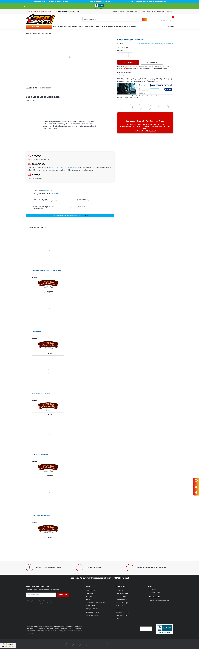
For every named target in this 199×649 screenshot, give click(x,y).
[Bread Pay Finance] (118, 75)
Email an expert (48, 190)
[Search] (144, 19)
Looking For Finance (118, 11)
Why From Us (46, 88)
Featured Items (90, 596)
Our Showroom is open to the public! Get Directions (148, 1)
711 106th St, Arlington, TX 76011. (62, 167)
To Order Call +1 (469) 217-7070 (39, 12)
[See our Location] (196, 493)
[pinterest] (33, 602)
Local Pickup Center (131, 11)
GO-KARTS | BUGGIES (92, 615)
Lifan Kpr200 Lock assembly (41, 454)
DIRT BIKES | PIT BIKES (93, 612)
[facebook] (28, 602)
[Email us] (196, 487)
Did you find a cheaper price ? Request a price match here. (154, 43)
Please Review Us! (121, 599)
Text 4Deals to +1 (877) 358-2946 (99, 1)
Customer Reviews (121, 606)
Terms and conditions (122, 612)
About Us (118, 618)
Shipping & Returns (121, 615)
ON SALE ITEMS (91, 606)
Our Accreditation (99, 8)
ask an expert (154, 596)
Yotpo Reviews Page (122, 603)
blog (153, 11)
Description (31, 88)
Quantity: (120, 50)
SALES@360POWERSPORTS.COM (67, 11)
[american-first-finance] (122, 75)
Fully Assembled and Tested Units (95, 603)
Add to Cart (48, 292)
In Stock (88, 599)
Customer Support (145, 11)
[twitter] (49, 602)
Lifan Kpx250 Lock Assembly (41, 393)
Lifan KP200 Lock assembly (41, 515)
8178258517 (84, 215)
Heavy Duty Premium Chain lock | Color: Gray (46, 270)
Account (155, 21)
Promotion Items (90, 590)
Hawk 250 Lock (36, 331)
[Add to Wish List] (63, 278)
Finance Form (120, 590)
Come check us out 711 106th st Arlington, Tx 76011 (50, 1)
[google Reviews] (8, 645)
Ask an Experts (55, 193)
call (93, 167)
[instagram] (39, 602)
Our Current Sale (121, 596)
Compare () (160, 11)
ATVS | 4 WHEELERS (92, 609)
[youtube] (44, 602)
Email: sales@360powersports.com (159, 600)
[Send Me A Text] (196, 481)
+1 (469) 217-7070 (42, 194)
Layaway (118, 609)
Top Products (89, 593)
